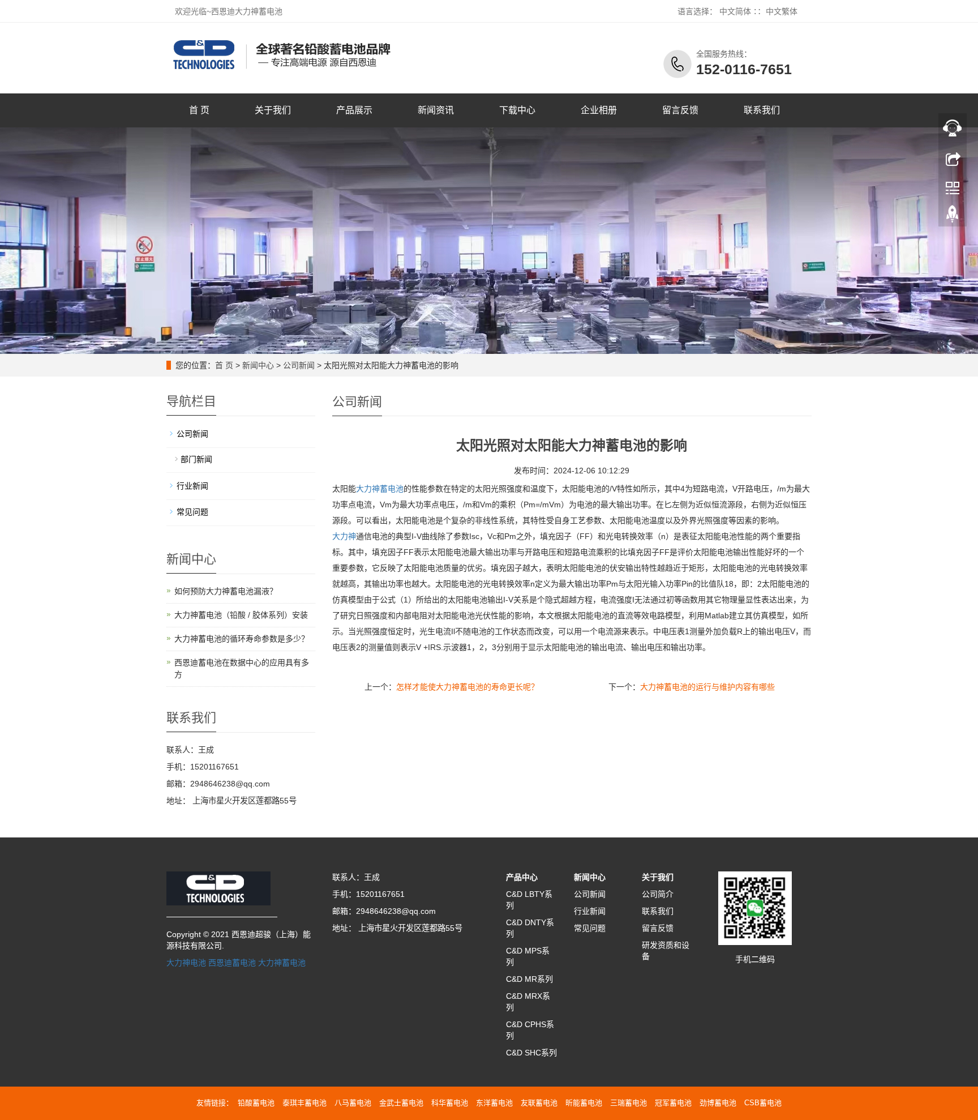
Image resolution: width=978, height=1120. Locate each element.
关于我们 (273, 110)
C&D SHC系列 (531, 1052)
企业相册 (599, 110)
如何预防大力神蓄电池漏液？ (225, 591)
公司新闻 (299, 365)
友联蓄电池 (539, 1102)
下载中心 (517, 110)
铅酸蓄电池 (256, 1102)
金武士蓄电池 (401, 1102)
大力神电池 (186, 962)
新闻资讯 (436, 110)
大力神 (344, 536)
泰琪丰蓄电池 (304, 1102)
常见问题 (192, 511)
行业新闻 (192, 485)
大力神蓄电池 (380, 488)
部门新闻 (196, 459)
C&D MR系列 (529, 979)
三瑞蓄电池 (628, 1102)
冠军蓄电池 (673, 1102)
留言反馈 (680, 110)
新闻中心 (258, 365)
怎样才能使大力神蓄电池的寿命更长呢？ (467, 686)
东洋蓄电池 (494, 1102)
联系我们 (762, 110)
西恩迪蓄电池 (232, 962)
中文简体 (735, 11)
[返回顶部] (952, 217)
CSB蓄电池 (763, 1102)
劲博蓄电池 (718, 1102)
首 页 (199, 110)
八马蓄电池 (352, 1102)
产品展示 (354, 110)
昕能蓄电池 (583, 1102)
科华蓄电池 (449, 1102)
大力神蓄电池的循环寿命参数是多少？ (241, 638)
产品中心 (522, 877)
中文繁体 (781, 11)
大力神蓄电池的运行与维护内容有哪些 (707, 686)
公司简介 (658, 894)
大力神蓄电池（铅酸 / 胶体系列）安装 (241, 614)
